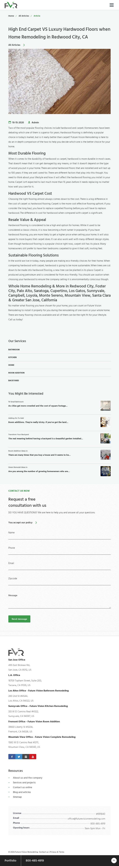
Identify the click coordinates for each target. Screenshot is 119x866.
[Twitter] (18, 756)
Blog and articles (22, 792)
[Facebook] (11, 756)
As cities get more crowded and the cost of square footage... (38, 404)
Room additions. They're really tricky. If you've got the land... (38, 420)
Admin (35, 122)
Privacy (53, 852)
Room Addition (16, 372)
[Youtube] (32, 756)
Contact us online (22, 787)
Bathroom (14, 349)
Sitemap (17, 797)
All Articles (24, 15)
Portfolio (10, 860)
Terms (61, 852)
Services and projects (24, 782)
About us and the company (27, 777)
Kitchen (12, 357)
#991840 (100, 814)
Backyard (13, 380)
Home (11, 15)
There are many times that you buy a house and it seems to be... (39, 453)
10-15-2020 (18, 122)
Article (37, 15)
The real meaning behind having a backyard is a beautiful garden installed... (45, 436)
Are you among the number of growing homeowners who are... (39, 469)
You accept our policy (20, 522)
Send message (19, 619)
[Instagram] (25, 756)
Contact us (43, 852)
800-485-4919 (97, 823)
